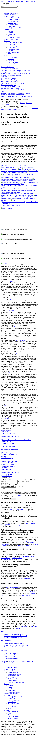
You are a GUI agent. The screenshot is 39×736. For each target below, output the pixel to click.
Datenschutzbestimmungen (14, 495)
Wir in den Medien (6, 640)
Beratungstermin (26, 595)
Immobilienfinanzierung (13, 587)
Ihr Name (3, 479)
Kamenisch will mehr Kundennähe (14, 647)
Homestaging (7, 559)
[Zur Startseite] (18, 1)
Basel (15, 327)
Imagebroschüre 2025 (12, 655)
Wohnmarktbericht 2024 (11, 658)
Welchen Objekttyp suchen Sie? (10, 108)
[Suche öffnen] (19, 7)
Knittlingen (11, 310)
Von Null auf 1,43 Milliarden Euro (14, 643)
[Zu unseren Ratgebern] (6, 208)
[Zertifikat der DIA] (7, 263)
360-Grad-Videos (17, 558)
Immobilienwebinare (21, 611)
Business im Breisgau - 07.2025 (13, 634)
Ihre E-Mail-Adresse (24, 481)
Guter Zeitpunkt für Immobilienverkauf (15, 636)
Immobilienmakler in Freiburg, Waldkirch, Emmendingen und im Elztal (18, 524)
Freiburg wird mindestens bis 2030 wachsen (17, 645)
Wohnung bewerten (23, 545)
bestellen (17, 628)
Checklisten (4, 595)
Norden (10, 299)
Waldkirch (29, 103)
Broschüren (4, 650)
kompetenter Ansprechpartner (17, 509)
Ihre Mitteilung (19, 486)
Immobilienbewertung (20, 541)
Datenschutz (11, 661)
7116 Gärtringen (20, 340)
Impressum (4, 661)
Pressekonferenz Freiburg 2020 (13, 637)
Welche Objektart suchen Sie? (9, 106)
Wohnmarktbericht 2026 (11, 653)
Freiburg (22, 103)
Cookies (18, 661)
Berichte (3, 631)
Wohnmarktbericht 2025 (11, 656)
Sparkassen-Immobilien (11, 13)
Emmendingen (5, 104)
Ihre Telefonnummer (29, 479)
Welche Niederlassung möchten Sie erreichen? (14, 485)
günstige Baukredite (30, 592)
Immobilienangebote (27, 578)
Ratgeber (32, 593)
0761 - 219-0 (4, 5)
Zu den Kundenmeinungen (30, 427)
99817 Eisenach (12, 373)
